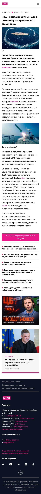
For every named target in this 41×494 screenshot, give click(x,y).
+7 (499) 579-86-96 (13, 416)
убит (23, 178)
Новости (6, 12)
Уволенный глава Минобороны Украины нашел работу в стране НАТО (20, 362)
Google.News (8, 443)
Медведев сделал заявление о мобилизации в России (17, 289)
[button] (38, 3)
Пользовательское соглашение (13, 385)
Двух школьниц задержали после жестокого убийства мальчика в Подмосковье (18, 272)
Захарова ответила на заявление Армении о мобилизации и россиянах (19, 248)
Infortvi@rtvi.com (27, 418)
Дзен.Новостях (12, 440)
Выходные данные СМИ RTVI (12, 382)
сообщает (7, 67)
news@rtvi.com (21, 421)
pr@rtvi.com (20, 424)
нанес (4, 205)
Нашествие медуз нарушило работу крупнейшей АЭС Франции (19, 255)
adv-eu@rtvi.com (21, 427)
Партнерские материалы (12, 429)
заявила (14, 101)
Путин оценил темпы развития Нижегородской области (17, 263)
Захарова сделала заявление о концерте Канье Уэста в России (17, 281)
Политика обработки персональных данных (18, 388)
